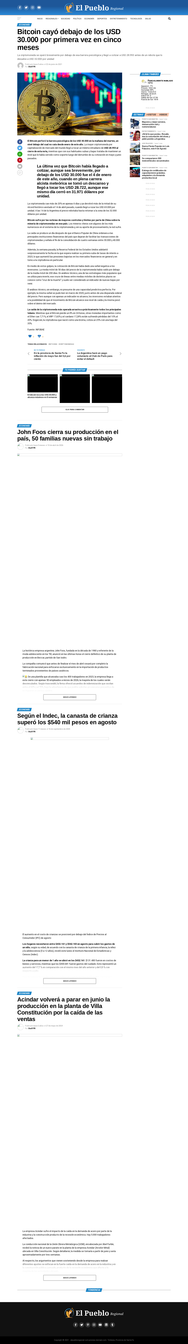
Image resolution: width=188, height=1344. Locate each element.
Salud (148, 19)
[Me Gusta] (30, 336)
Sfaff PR (31, 67)
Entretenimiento (118, 19)
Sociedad (65, 19)
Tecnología (136, 19)
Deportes (102, 19)
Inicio (40, 19)
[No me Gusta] (40, 336)
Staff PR (31, 448)
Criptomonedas (67, 344)
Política (77, 19)
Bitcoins (53, 344)
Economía (89, 19)
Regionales (51, 19)
